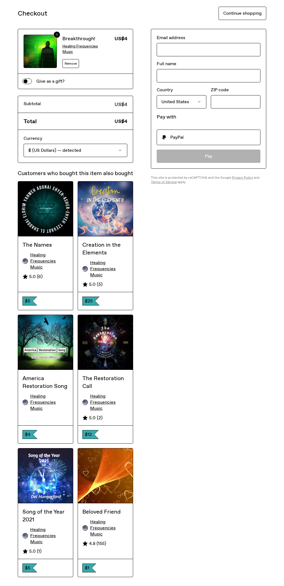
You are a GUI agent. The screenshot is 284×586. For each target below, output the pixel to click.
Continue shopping (242, 13)
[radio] (208, 137)
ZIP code (220, 89)
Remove (71, 63)
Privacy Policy (242, 178)
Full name (166, 63)
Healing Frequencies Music (80, 49)
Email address (171, 37)
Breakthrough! (78, 39)
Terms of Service (164, 182)
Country (165, 89)
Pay (208, 156)
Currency (33, 138)
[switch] (27, 81)
